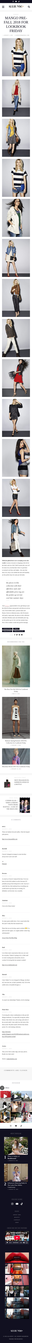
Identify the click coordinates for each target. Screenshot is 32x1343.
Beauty (17, 1217)
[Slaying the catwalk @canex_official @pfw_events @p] (5, 1117)
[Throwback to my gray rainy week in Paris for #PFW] (5, 1107)
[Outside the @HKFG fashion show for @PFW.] (16, 1117)
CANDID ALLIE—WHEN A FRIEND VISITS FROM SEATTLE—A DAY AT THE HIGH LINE (10, 805)
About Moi (17, 1214)
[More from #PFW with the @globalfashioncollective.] (16, 1107)
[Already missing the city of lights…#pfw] (26, 1107)
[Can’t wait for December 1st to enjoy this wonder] (5, 1096)
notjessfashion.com (12, 1059)
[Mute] (24, 1242)
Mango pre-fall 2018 (19, 631)
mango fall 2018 (7, 631)
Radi (3, 947)
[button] (3, 7)
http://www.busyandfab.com (9, 839)
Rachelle (4, 848)
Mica (3, 915)
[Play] (7, 1242)
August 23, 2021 (13, 1189)
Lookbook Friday (7, 628)
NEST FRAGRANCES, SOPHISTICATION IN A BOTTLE (21, 782)
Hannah (4, 974)
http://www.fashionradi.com (9, 965)
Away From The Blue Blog (9, 938)
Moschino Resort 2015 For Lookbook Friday (16, 766)
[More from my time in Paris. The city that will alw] (26, 1096)
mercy (3, 826)
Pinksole (4, 864)
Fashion (16, 14)
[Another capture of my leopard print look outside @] (26, 1117)
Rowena (4, 873)
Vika (3, 994)
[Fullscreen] (27, 1242)
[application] (17, 1237)
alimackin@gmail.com (22, 35)
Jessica (4, 1046)
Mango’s (7, 606)
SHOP (17, 1222)
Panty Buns (5, 1009)
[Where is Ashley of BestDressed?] (16, 1146)
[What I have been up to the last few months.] (16, 1096)
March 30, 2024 (13, 1160)
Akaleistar (5, 900)
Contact (17, 1219)
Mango (16, 628)
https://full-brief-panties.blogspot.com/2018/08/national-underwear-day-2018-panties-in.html (15, 1034)
